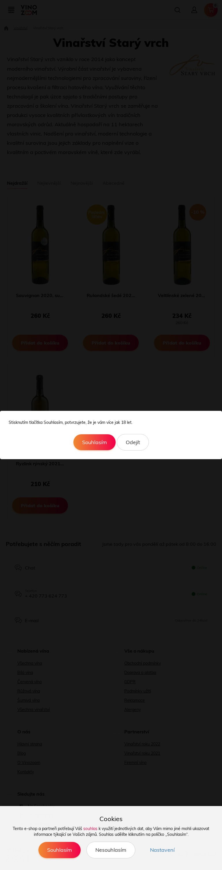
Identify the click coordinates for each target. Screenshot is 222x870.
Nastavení (162, 850)
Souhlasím (94, 442)
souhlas (90, 828)
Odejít (133, 442)
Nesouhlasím (110, 850)
